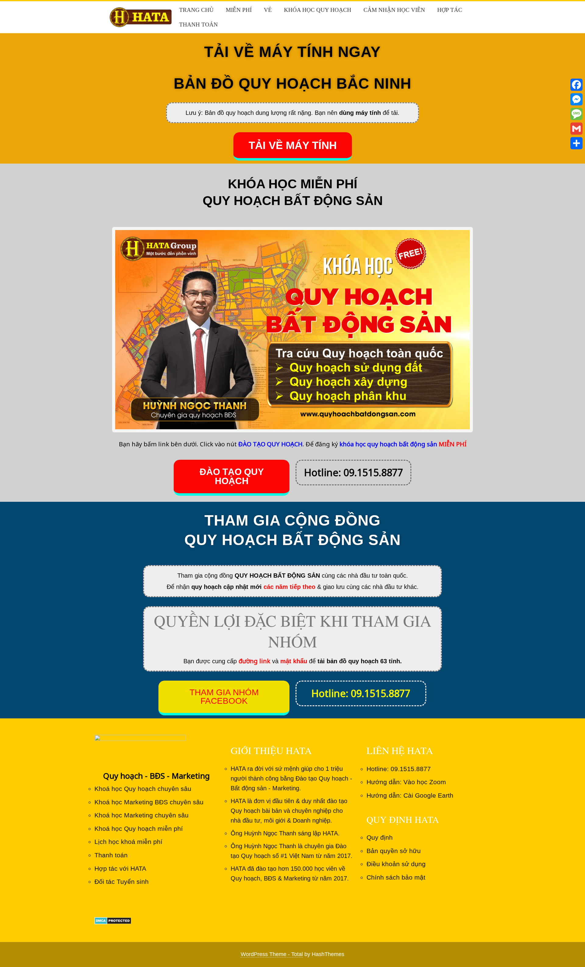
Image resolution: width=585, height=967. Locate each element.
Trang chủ (196, 10)
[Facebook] (576, 84)
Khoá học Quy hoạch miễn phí (138, 828)
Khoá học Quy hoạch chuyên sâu (142, 788)
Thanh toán (198, 24)
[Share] (576, 143)
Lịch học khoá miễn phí (128, 841)
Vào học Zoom (424, 781)
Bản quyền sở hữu (394, 850)
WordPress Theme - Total (272, 954)
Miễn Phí (239, 10)
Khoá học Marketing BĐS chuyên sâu (149, 802)
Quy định (380, 837)
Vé (268, 10)
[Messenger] (576, 99)
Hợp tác (449, 10)
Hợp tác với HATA (120, 868)
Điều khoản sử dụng (396, 863)
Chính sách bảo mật (396, 877)
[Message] (576, 114)
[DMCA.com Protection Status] (112, 920)
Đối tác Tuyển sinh (121, 881)
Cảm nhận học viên (394, 10)
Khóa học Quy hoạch (317, 10)
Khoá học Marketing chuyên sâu (141, 815)
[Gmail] (576, 128)
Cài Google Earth (428, 795)
